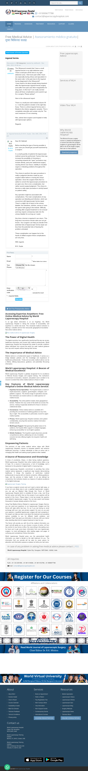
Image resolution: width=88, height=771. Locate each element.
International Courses (41, 714)
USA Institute (79, 10)
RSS (77, 546)
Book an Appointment (41, 694)
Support (62, 24)
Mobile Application (67, 694)
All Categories (21, 63)
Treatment (40, 24)
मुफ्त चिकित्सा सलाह (16, 40)
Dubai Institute (69, 10)
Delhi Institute (59, 10)
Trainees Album (66, 714)
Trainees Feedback (14, 711)
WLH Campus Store (41, 702)
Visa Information (40, 705)
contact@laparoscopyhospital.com (52, 16)
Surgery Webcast (67, 708)
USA (78, 46)
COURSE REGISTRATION (44, 718)
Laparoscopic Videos (68, 697)
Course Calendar (13, 702)
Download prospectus (69, 152)
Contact (10, 29)
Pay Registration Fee (41, 700)
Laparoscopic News (68, 711)
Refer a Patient (39, 697)
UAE (73, 46)
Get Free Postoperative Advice (19, 309)
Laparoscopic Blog (67, 705)
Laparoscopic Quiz (67, 702)
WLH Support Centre (41, 708)
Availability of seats (14, 705)
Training (17, 24)
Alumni (71, 24)
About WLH (11, 694)
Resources (51, 24)
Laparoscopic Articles (68, 700)
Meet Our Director (13, 708)
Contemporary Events (41, 711)
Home (9, 24)
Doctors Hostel (12, 697)
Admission (28, 24)
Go (80, 3)
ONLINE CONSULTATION (71, 718)
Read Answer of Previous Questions (17, 52)
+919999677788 (46, 13)
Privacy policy (12, 717)
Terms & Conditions (14, 714)
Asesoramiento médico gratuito (55, 37)
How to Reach (12, 700)
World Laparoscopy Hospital (22, 768)
